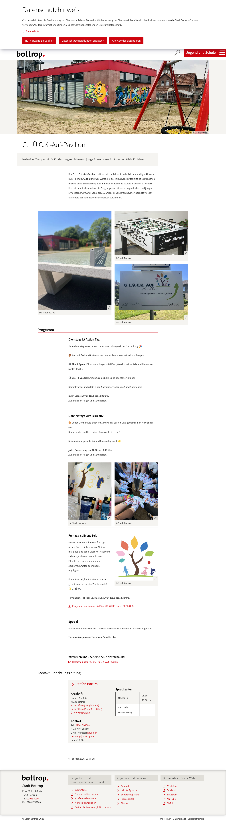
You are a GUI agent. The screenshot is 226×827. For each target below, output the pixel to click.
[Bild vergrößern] (75, 260)
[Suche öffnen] (177, 53)
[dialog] (113, 24)
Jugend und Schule (201, 52)
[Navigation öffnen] (222, 53)
